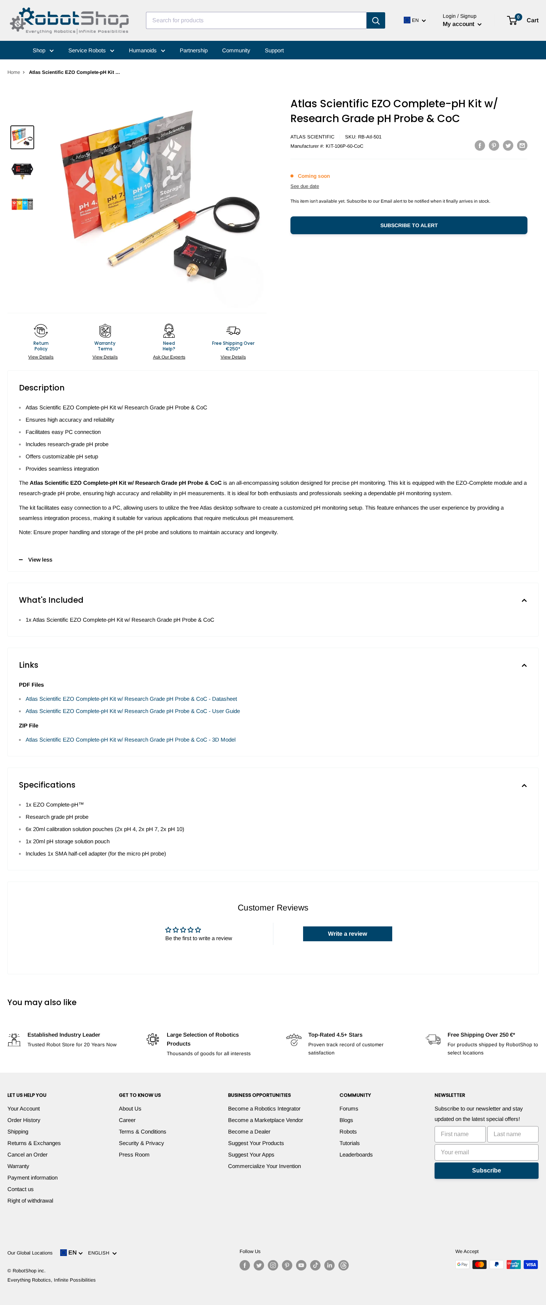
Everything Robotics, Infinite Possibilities (51, 1280)
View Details (40, 357)
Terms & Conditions (142, 1131)
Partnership (194, 50)
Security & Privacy (141, 1143)
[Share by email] (522, 145)
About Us (130, 1108)
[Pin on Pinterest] (494, 145)
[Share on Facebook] (480, 145)
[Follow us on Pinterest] (287, 1265)
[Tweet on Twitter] (508, 145)
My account (459, 24)
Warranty (18, 1166)
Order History (23, 1120)
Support (274, 50)
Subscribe (486, 1170)
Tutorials (349, 1143)
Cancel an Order (27, 1154)
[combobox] (256, 20)
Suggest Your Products (256, 1143)
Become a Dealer (249, 1131)
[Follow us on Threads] (343, 1265)
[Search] (376, 20)
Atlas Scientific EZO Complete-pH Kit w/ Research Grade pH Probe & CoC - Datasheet (131, 699)
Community (236, 50)
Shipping (17, 1131)
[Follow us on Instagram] (273, 1265)
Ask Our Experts (169, 357)
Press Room (134, 1154)
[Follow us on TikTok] (315, 1265)
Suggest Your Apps (251, 1154)
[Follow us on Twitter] (259, 1265)
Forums (348, 1108)
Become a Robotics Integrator (264, 1108)
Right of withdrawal (30, 1200)
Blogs (346, 1120)
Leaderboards (356, 1154)
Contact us (20, 1189)
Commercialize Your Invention (264, 1166)
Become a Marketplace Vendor (265, 1120)
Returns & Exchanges (34, 1143)
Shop (40, 50)
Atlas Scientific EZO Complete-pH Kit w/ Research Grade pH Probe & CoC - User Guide (133, 711)
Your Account (23, 1108)
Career (127, 1120)
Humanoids (143, 50)
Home (13, 72)
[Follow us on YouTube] (301, 1265)
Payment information (32, 1177)
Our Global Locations (30, 1253)
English (100, 1253)
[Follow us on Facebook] (245, 1265)
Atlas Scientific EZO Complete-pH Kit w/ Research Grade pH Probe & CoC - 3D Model (130, 739)
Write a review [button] (347, 933)
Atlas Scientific (312, 137)
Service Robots (87, 50)
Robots (348, 1131)
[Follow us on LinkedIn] (329, 1265)
